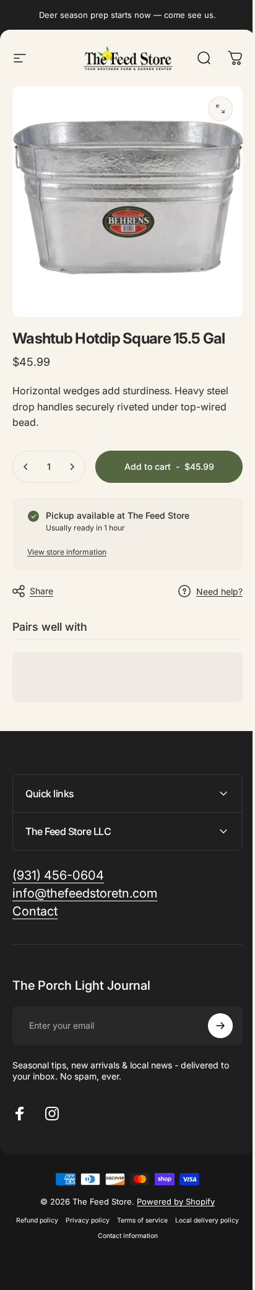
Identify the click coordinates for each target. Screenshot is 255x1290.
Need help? (219, 591)
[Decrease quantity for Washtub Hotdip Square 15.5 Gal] (26, 466)
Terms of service (173, 1211)
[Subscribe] (211, 1016)
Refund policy (68, 1211)
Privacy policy (118, 1211)
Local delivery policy (89, 1227)
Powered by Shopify (171, 1192)
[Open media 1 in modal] (220, 109)
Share (41, 591)
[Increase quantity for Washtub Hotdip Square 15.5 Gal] (72, 466)
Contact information (159, 1227)
